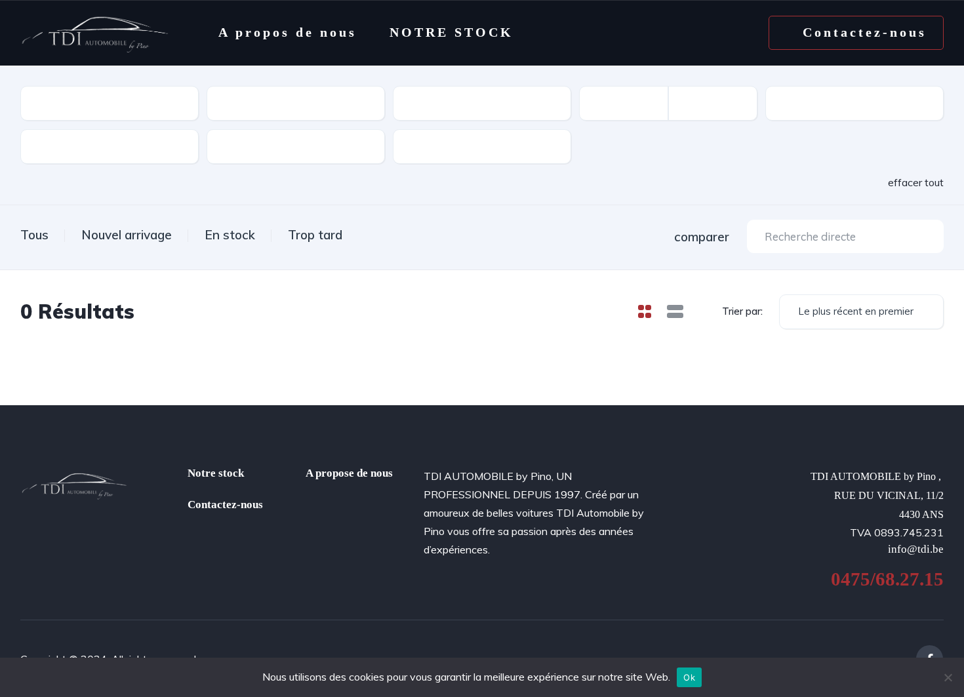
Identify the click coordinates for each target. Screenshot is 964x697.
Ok (689, 677)
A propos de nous (287, 32)
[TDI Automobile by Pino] (95, 32)
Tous (34, 235)
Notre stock (216, 473)
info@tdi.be (916, 549)
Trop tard (315, 235)
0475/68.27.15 (887, 578)
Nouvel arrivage (126, 235)
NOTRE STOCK (451, 32)
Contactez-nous (225, 504)
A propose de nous (349, 473)
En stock (230, 235)
